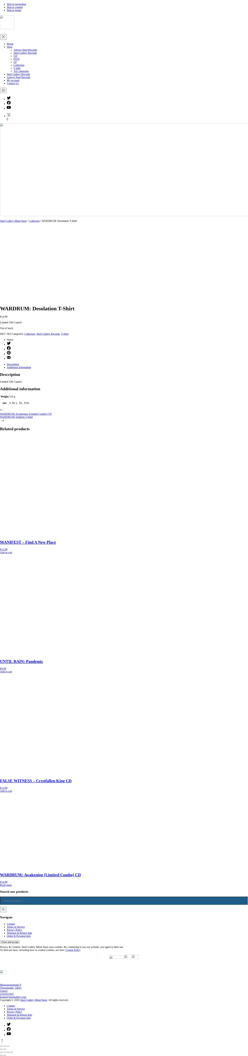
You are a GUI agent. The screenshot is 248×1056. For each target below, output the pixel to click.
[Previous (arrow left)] (1, 1055)
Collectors (18, 65)
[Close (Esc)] (11, 1052)
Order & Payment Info (19, 936)
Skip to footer (14, 10)
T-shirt (16, 68)
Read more (6, 885)
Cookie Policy (73, 950)
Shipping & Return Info (19, 933)
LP (15, 62)
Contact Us (13, 83)
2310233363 (6, 994)
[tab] (127, 364)
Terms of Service (16, 926)
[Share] (8, 1052)
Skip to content (15, 7)
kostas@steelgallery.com (13, 997)
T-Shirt (64, 333)
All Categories (21, 71)
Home (10, 43)
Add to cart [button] (6, 552)
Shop (9, 46)
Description (13, 364)
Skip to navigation (16, 4)
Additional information (19, 367)
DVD (16, 59)
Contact (11, 923)
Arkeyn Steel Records (25, 49)
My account (13, 80)
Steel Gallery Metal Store (13, 221)
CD (15, 56)
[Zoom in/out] (1, 1052)
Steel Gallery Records (25, 52)
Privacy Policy (14, 930)
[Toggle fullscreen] (4, 1052)
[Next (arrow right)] (4, 1055)
